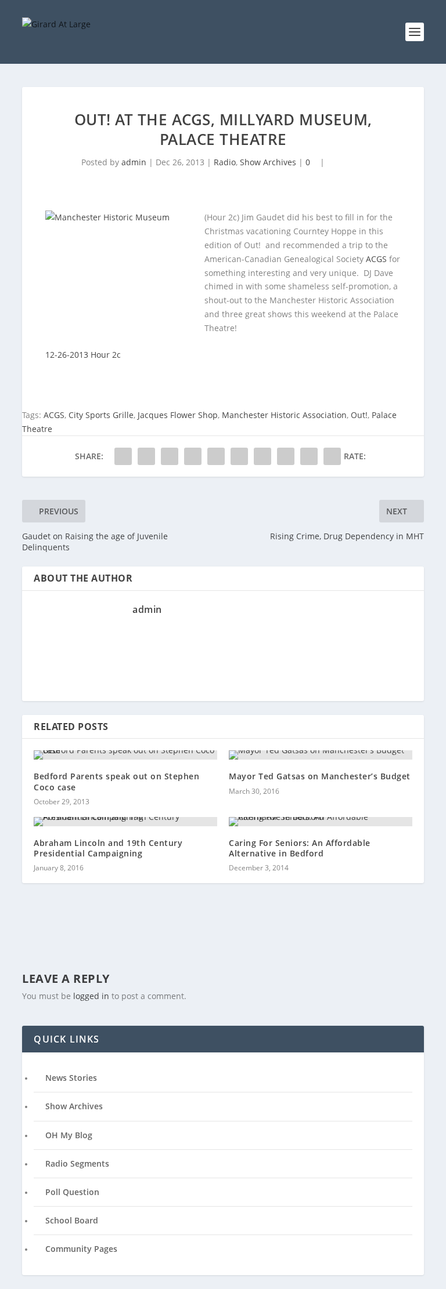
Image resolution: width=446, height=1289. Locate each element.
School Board (71, 1220)
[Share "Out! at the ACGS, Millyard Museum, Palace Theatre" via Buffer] (262, 456)
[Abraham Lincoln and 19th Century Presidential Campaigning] (125, 821)
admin (133, 162)
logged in (91, 995)
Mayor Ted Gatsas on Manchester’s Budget (320, 776)
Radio (225, 162)
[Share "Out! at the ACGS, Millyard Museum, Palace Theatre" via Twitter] (146, 456)
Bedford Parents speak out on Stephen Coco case (116, 781)
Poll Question (72, 1191)
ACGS (376, 258)
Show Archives (268, 162)
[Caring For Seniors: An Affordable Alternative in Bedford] (320, 821)
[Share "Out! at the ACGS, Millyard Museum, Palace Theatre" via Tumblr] (192, 456)
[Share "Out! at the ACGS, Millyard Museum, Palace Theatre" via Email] (309, 456)
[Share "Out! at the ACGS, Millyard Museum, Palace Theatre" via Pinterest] (216, 456)
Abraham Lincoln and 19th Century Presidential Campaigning (108, 848)
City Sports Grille (101, 414)
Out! (359, 414)
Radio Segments (77, 1163)
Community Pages (81, 1248)
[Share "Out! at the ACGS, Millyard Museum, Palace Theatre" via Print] (332, 456)
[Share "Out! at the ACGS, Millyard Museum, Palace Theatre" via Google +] (169, 456)
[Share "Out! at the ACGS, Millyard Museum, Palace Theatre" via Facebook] (123, 456)
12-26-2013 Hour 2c (83, 354)
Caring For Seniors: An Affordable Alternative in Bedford (300, 848)
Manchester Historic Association (284, 414)
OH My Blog (68, 1135)
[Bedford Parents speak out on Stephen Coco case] (125, 755)
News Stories (71, 1077)
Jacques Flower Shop (178, 414)
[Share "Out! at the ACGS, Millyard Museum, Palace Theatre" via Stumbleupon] (285, 456)
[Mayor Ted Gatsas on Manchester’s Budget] (320, 755)
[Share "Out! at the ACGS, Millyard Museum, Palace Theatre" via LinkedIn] (239, 456)
